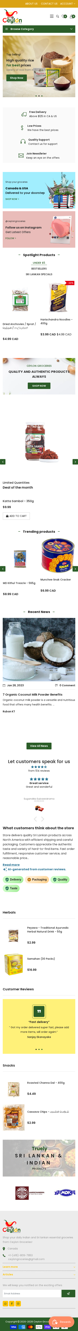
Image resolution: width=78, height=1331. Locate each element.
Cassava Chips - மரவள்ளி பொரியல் (48, 1112)
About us (31, 3)
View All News (39, 746)
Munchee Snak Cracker (18, 579)
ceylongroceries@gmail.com (26, 1259)
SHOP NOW (11, 199)
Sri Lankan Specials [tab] (39, 274)
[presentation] (2, 462)
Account (67, 3)
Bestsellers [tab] (39, 268)
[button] (36, 95)
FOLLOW (9, 238)
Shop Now (16, 84)
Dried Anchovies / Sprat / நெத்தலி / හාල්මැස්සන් (19, 326)
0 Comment (67, 685)
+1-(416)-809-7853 (20, 1255)
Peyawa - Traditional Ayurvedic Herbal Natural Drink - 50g (48, 929)
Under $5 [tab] (39, 263)
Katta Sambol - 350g (18, 501)
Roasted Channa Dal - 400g (46, 1083)
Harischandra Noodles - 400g (56, 321)
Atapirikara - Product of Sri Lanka (56, 585)
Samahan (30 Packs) (41, 959)
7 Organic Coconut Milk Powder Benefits (32, 694)
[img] (39, 767)
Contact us (49, 3)
